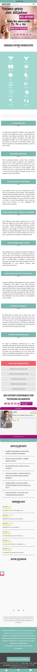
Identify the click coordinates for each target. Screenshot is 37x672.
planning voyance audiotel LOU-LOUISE (18, 440)
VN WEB (32, 665)
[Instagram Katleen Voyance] (23, 610)
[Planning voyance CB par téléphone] (18, 22)
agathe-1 (10, 548)
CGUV (30, 663)
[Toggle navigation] (34, 4)
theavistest (11, 515)
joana (9, 540)
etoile (9, 506)
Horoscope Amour (18, 389)
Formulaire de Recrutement (18, 659)
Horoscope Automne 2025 (18, 369)
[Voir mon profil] (6, 670)
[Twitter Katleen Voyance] (18, 610)
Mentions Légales (24, 663)
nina (9, 531)
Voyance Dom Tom (15, 665)
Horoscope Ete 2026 (18, 379)
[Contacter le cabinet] (30, 670)
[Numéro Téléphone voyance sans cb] (18, 404)
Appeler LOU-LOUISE (19, 436)
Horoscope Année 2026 (18, 384)
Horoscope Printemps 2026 (18, 374)
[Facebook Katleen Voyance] (13, 610)
